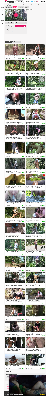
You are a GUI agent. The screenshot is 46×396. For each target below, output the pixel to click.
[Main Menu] (1, 1)
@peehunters (11, 31)
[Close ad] (45, 376)
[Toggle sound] (10, 376)
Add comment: (9, 374)
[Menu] (41, 1)
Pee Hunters (10, 7)
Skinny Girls (21, 7)
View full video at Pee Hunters (13, 10)
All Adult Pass (29, 352)
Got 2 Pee (28, 123)
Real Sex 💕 (36, 1)
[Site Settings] (44, 1)
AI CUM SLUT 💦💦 (29, 1)
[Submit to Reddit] (22, 10)
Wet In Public (9, 319)
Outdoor (26, 7)
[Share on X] (25, 10)
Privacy (7, 388)
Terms (7, 386)
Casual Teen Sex (30, 156)
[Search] (22, 1)
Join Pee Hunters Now (20, 26)
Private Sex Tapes (10, 172)
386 (14, 7)
